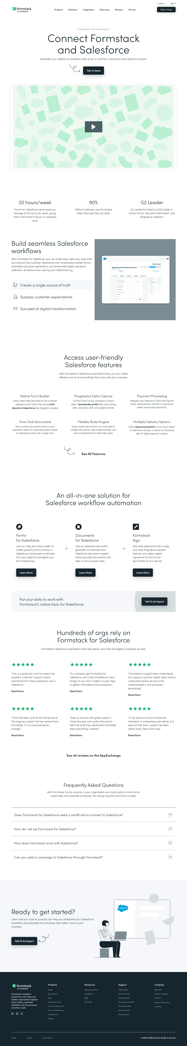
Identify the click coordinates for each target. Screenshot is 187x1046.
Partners (119, 9)
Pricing (132, 9)
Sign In (173, 3)
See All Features (93, 453)
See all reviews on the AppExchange (94, 755)
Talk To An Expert (154, 601)
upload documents (145, 427)
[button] (58, 9)
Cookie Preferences (162, 1002)
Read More (17, 691)
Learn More (26, 572)
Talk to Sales (166, 9)
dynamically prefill (88, 404)
